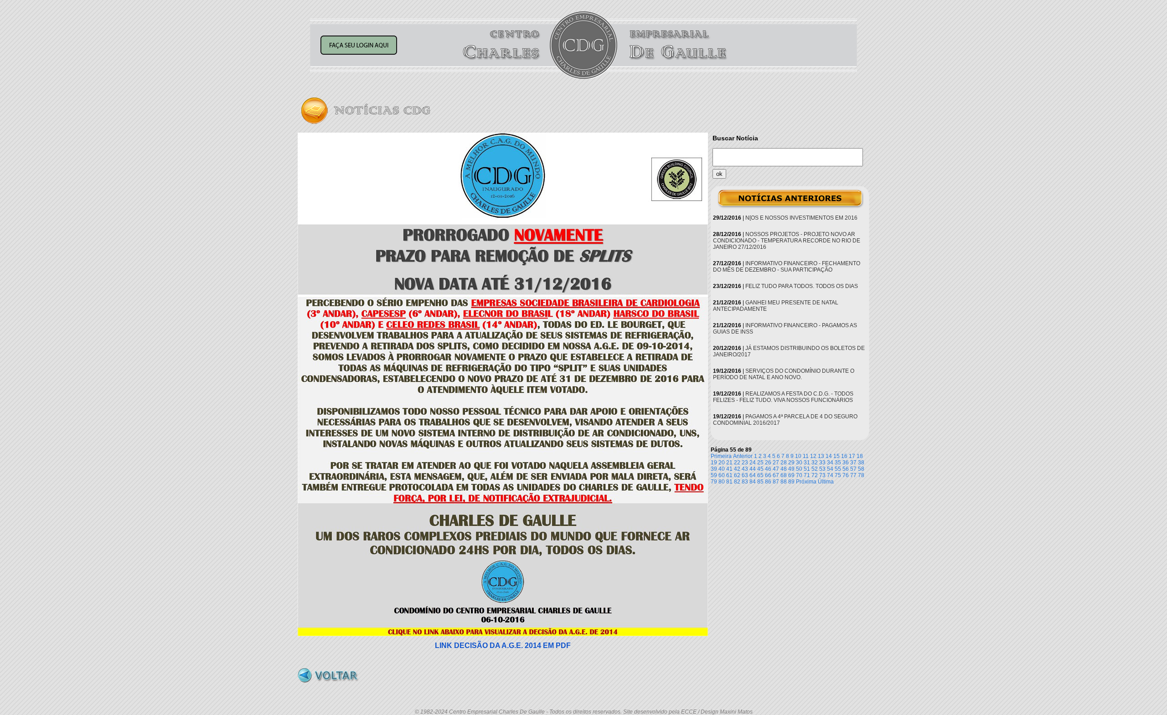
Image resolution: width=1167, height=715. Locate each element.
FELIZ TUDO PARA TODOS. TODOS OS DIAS (801, 286)
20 (721, 462)
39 (714, 469)
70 (799, 475)
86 (768, 481)
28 (783, 462)
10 (798, 456)
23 (745, 462)
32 (814, 462)
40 (721, 469)
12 (813, 456)
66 (768, 475)
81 (729, 481)
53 (822, 469)
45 (760, 469)
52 (814, 469)
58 (861, 469)
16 (844, 456)
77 (853, 475)
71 (807, 475)
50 (799, 469)
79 (714, 481)
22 (737, 462)
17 (852, 456)
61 (729, 475)
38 (861, 462)
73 (822, 475)
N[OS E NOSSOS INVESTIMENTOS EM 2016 (801, 218)
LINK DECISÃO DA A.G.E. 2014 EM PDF (503, 645)
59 (714, 475)
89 (791, 481)
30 (799, 462)
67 (776, 475)
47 (776, 469)
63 (745, 475)
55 (838, 469)
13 (821, 456)
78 (861, 475)
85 (760, 481)
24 (752, 462)
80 (721, 481)
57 (853, 469)
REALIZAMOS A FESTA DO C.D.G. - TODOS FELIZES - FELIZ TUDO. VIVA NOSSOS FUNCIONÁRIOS (783, 397)
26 (768, 462)
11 (806, 456)
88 (783, 481)
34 (830, 462)
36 (845, 462)
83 (745, 481)
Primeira (721, 456)
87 (776, 481)
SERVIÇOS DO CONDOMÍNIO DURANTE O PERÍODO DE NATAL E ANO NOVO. (783, 374)
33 (822, 462)
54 (830, 469)
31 (807, 462)
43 (745, 469)
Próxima (806, 481)
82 (737, 481)
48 (783, 469)
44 (752, 469)
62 (737, 475)
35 (838, 462)
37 (853, 462)
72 (814, 475)
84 (752, 481)
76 (845, 475)
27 (776, 462)
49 (791, 469)
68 (783, 475)
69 (791, 475)
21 (729, 462)
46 (768, 469)
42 (737, 469)
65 (760, 475)
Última (826, 481)
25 (760, 462)
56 (845, 469)
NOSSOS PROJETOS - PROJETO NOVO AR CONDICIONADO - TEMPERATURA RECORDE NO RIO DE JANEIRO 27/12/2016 (786, 240)
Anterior (743, 456)
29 (791, 462)
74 (830, 475)
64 (752, 475)
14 (829, 456)
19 (714, 462)
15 (836, 456)
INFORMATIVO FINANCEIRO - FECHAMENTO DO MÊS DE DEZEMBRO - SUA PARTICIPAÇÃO (786, 266)
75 (838, 475)
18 (860, 456)
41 (729, 469)
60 (721, 475)
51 (807, 469)
